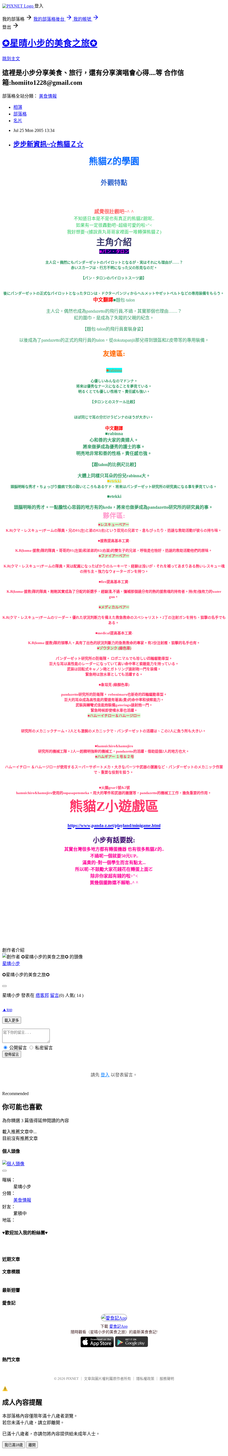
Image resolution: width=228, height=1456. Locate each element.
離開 (32, 1445)
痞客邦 (42, 995)
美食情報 (48, 96)
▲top (7, 1009)
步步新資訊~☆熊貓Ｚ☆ (48, 144)
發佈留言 (11, 1054)
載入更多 (11, 1020)
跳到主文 (11, 58)
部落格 (20, 114)
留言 (54, 995)
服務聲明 (167, 1379)
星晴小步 (11, 963)
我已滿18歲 (13, 1445)
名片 (17, 120)
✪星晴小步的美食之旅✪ (49, 43)
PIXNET (72, 1379)
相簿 (17, 107)
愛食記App (118, 1326)
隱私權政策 (145, 1379)
